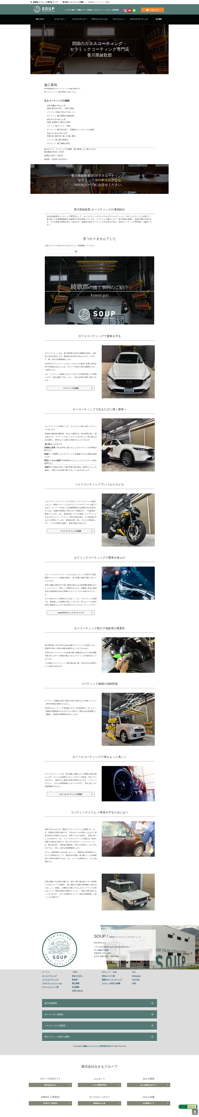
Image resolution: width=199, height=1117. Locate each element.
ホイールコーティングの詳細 (71, 794)
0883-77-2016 (103, 950)
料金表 (89, 10)
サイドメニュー (118, 19)
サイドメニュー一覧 (50, 987)
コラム (107, 10)
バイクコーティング (78, 19)
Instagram (136, 976)
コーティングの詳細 (71, 388)
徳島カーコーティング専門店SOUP (97, 1046)
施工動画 (115, 10)
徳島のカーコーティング (112, 980)
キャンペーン (98, 10)
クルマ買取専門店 (99, 1085)
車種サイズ (81, 10)
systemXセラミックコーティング (71, 613)
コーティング (58, 19)
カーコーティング (49, 976)
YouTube (136, 980)
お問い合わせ (77, 991)
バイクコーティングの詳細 (70, 531)
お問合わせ (154, 10)
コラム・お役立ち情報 (111, 983)
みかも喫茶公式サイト (148, 1085)
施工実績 (75, 983)
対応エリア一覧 (108, 976)
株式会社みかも (50, 1085)
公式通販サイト (149, 1103)
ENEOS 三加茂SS (50, 1103)
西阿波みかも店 (99, 1103)
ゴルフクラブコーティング (139, 19)
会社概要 (159, 19)
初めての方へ (40, 19)
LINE (134, 983)
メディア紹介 (70, 10)
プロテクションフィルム (99, 19)
